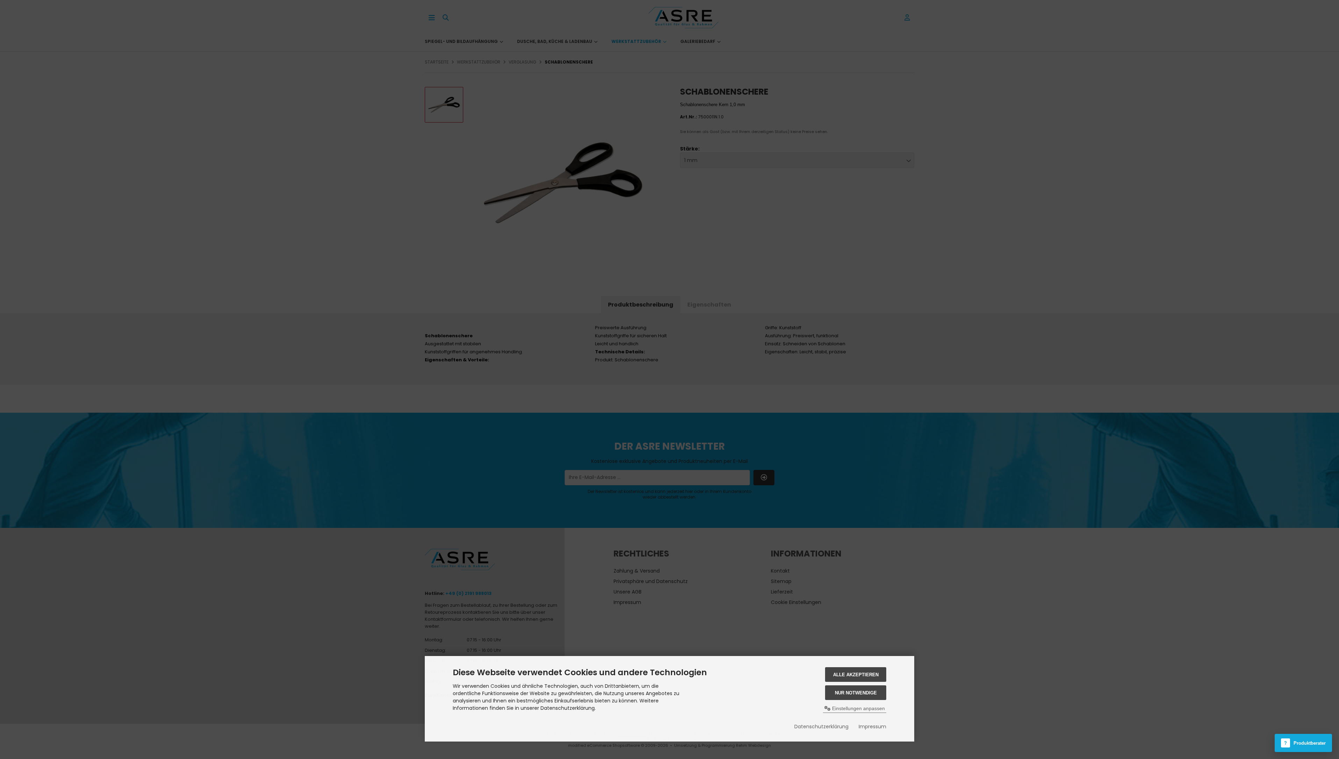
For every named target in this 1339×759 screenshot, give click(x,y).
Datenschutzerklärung (821, 726)
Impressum (872, 726)
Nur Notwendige (856, 692)
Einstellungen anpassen (858, 708)
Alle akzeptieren (856, 674)
